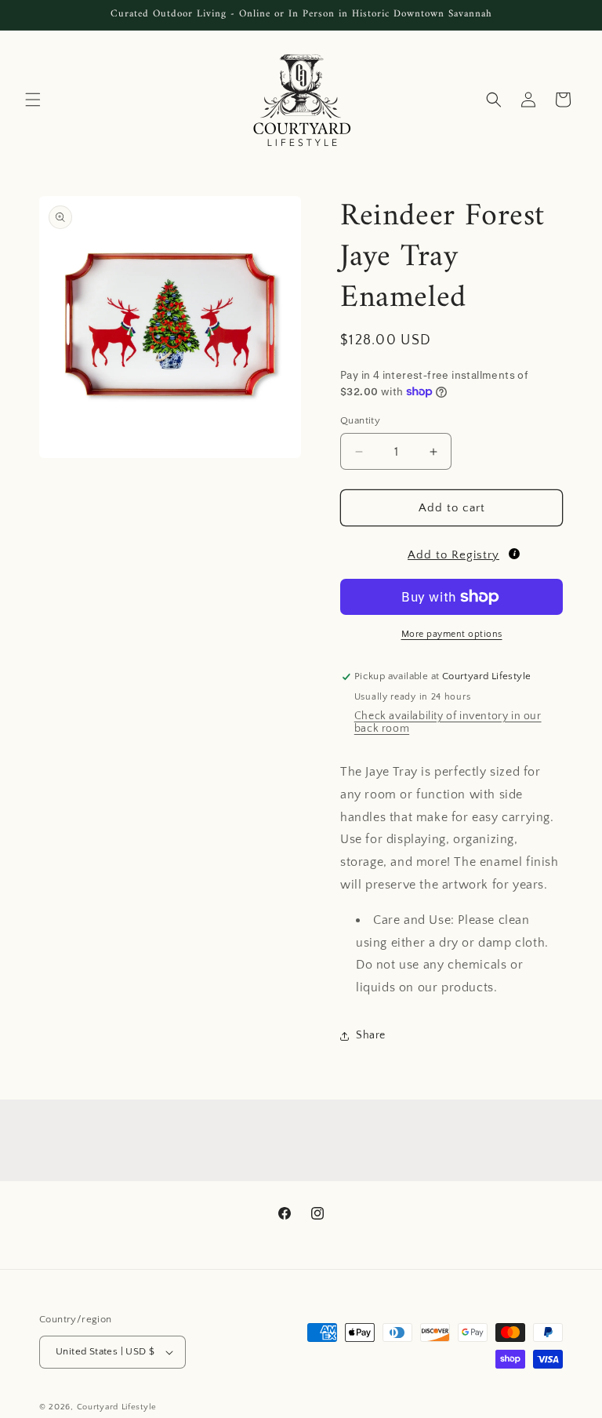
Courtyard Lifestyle (117, 1407)
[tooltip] (514, 553)
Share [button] (371, 1035)
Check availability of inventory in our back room (448, 722)
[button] (33, 99)
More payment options (451, 634)
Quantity (360, 420)
